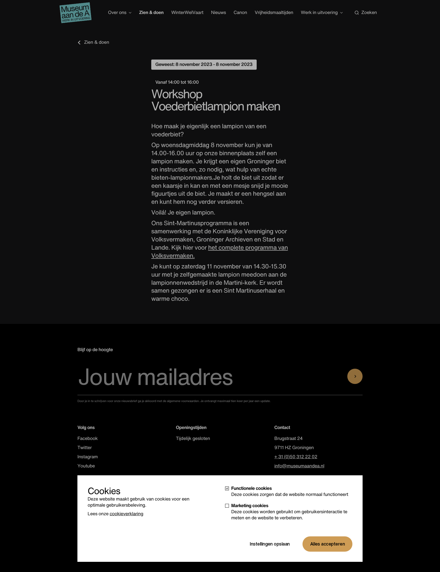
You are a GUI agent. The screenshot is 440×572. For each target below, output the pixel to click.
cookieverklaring (126, 513)
